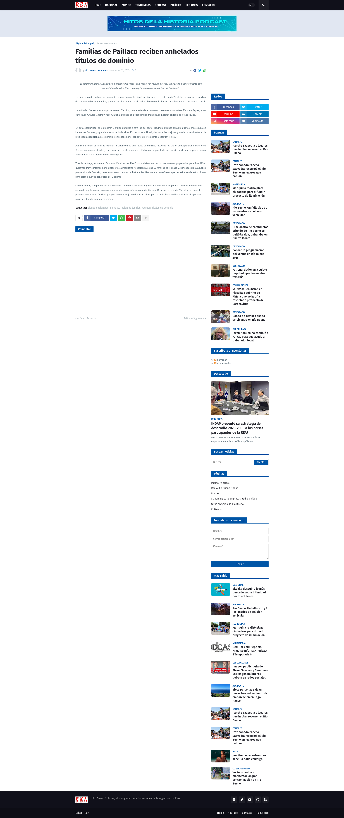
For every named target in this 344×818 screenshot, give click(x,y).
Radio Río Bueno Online (224, 488)
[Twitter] (199, 70)
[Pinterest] (129, 218)
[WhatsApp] (204, 70)
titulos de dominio (162, 208)
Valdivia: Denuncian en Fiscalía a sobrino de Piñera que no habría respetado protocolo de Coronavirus (248, 296)
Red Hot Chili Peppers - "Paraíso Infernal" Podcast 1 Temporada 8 (250, 650)
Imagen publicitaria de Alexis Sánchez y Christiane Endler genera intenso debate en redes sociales (250, 672)
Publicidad (263, 812)
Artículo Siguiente (194, 318)
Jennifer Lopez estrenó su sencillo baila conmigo (249, 757)
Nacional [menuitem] (111, 5)
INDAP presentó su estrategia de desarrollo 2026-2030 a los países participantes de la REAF (237, 428)
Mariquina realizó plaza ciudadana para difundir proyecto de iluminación (249, 191)
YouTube (233, 812)
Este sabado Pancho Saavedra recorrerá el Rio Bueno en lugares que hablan (249, 170)
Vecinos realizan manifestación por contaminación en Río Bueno (247, 778)
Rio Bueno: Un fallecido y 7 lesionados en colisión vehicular (250, 211)
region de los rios (130, 208)
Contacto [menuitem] (208, 5)
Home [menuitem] (97, 5)
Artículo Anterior (86, 318)
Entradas (221, 360)
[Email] (137, 218)
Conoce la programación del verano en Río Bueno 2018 (248, 253)
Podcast (215, 493)
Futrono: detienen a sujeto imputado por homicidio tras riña (250, 273)
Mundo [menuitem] (126, 5)
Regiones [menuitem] (192, 5)
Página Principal (84, 43)
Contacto (247, 812)
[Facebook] (194, 70)
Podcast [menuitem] (160, 5)
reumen (146, 208)
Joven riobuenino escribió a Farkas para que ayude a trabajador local (251, 336)
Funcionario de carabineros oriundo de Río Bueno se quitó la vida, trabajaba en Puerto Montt (250, 232)
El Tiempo (216, 509)
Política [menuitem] (175, 5)
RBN (87, 812)
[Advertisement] (238, 64)
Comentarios (224, 363)
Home (220, 812)
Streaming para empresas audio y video (234, 498)
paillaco (114, 208)
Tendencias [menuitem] (142, 5)
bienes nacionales (106, 43)
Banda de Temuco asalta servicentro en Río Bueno (249, 317)
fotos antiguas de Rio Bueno (227, 504)
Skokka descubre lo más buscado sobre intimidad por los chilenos (249, 592)
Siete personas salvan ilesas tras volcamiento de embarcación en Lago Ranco (250, 695)
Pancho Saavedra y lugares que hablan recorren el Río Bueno (250, 149)
